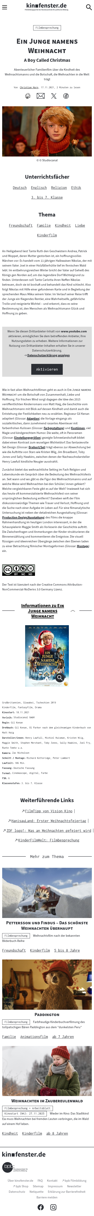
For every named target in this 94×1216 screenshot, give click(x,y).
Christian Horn (29, 87)
